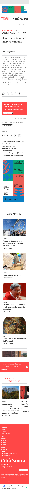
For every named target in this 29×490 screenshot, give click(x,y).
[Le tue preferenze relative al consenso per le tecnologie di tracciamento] (26, 487)
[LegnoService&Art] (14, 354)
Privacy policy (4, 449)
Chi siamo (3, 431)
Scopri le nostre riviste (8, 146)
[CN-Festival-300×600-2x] (13, 180)
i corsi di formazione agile (9, 148)
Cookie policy (4, 451)
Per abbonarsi (6, 113)
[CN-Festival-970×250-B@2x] (14, 9)
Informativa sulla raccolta (9, 488)
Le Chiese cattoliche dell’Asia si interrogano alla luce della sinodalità (14, 307)
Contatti (3, 429)
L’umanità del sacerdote (12, 275)
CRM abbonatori (5, 433)
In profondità (8, 31)
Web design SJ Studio (14, 475)
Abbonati (22, 470)
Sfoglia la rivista (14, 2)
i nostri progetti (7, 150)
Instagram (3, 442)
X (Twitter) (3, 440)
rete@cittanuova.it (17, 155)
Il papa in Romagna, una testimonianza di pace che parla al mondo (13, 243)
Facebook (3, 438)
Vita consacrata (7, 125)
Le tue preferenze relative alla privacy (15, 486)
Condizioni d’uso (5, 455)
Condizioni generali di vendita (9, 453)
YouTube (3, 444)
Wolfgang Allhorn (9, 52)
